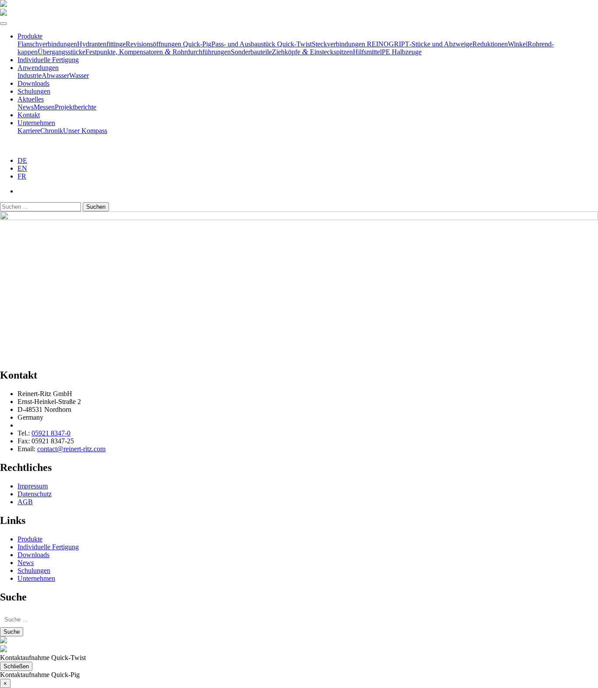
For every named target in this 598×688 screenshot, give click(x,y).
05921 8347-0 (51, 433)
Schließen (16, 666)
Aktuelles (31, 99)
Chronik (51, 130)
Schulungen (34, 91)
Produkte (30, 36)
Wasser (79, 75)
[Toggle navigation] (3, 23)
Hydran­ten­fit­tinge (101, 44)
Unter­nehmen (36, 122)
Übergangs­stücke (61, 52)
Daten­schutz (35, 494)
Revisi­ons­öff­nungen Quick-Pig (168, 44)
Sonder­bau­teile (251, 52)
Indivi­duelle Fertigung (48, 59)
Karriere (29, 130)
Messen (44, 107)
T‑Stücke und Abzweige (438, 44)
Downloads (33, 83)
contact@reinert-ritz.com (71, 449)
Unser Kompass (85, 130)
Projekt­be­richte (75, 107)
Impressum (33, 486)
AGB (25, 501)
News (26, 107)
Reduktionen (490, 44)
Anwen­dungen (38, 67)
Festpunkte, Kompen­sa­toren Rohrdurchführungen (158, 52)
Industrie (30, 75)
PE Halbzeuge (402, 52)
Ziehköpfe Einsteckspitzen (312, 52)
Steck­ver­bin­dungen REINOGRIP (358, 44)
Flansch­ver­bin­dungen (47, 44)
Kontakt (29, 115)
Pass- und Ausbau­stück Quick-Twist (261, 44)
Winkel (518, 44)
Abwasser (55, 75)
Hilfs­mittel (367, 52)
